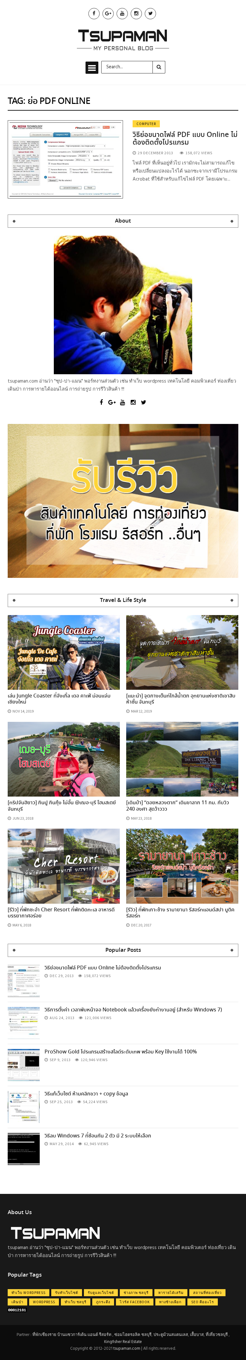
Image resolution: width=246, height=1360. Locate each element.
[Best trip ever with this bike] (24, 981)
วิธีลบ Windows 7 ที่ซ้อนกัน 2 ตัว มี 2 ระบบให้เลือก (98, 1136)
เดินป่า (17, 1302)
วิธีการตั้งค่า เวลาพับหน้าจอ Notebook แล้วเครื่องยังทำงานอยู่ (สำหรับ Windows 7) (133, 1010)
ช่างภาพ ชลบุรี (136, 1292)
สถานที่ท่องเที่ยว (207, 1292)
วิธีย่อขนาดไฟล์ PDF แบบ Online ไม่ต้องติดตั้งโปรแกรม (185, 139)
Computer (146, 124)
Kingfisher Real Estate (123, 1342)
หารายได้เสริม (171, 1292)
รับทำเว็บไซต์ (66, 1292)
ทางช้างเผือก (170, 1302)
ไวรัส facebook (135, 1302)
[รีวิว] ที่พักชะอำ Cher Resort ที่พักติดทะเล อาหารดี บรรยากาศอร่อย (61, 913)
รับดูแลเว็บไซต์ (101, 1292)
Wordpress (44, 1302)
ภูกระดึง (103, 1302)
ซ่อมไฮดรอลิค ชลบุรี (133, 1334)
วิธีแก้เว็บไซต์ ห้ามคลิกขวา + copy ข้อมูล (86, 1094)
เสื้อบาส (197, 1334)
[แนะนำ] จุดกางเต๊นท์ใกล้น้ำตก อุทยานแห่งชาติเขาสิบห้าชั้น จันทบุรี (180, 699)
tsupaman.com (126, 1348)
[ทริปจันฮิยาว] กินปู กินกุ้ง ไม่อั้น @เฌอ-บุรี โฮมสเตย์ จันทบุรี (62, 806)
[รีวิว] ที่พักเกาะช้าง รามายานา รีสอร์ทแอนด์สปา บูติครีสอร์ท (180, 913)
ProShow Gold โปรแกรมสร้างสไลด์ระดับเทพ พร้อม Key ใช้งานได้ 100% (121, 1052)
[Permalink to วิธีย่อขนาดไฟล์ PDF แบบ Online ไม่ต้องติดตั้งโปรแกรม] (65, 159)
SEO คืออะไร (202, 1302)
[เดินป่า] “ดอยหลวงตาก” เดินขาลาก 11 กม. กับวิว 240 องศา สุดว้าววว (177, 806)
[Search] (158, 67)
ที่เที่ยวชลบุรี (217, 1334)
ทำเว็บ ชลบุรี (75, 1302)
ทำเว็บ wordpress (28, 1292)
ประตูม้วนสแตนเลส (170, 1334)
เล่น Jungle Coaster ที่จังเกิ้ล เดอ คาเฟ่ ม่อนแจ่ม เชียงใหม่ (59, 699)
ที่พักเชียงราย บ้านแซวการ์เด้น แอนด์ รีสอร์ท (71, 1334)
